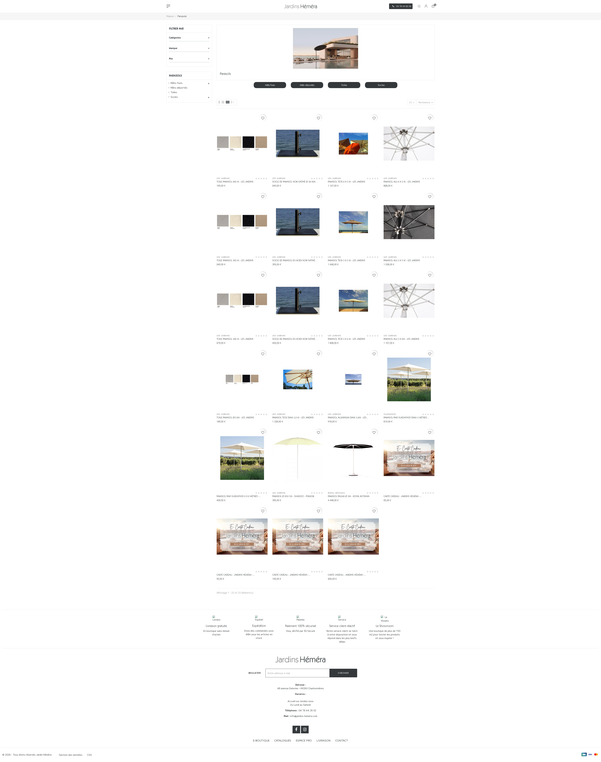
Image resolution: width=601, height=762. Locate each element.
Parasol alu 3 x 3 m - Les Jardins (402, 260)
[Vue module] (227, 102)
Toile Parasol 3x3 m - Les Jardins (235, 260)
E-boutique (261, 740)
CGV (89, 754)
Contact (341, 740)
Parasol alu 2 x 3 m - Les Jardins (402, 181)
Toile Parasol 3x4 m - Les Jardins (235, 339)
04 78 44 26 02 (307, 710)
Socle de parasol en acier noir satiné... (294, 260)
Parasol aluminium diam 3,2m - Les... (348, 417)
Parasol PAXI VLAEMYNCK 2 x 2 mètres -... (239, 496)
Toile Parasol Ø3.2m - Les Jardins (235, 417)
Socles (174, 97)
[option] (269, 85)
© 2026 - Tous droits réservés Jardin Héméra (26, 754)
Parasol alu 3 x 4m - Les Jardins (401, 339)
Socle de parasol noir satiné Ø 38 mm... (294, 181)
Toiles (174, 92)
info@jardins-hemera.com (303, 716)
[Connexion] (426, 6)
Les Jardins (223, 178)
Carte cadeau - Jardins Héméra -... (403, 496)
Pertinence (425, 102)
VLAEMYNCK (390, 414)
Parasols (175, 75)
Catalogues (282, 740)
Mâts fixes (176, 83)
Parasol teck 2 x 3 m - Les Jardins (346, 181)
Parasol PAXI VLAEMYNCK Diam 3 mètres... (406, 417)
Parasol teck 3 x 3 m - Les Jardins (346, 260)
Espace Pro (304, 740)
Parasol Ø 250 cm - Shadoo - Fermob (293, 496)
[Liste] (219, 102)
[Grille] (233, 102)
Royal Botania (336, 493)
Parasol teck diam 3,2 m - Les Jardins (293, 417)
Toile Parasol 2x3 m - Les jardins (235, 181)
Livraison (323, 740)
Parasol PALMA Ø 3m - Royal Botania (348, 496)
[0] (433, 6)
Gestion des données (70, 754)
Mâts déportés (179, 87)
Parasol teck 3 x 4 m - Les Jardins (346, 339)
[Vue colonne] (223, 102)
